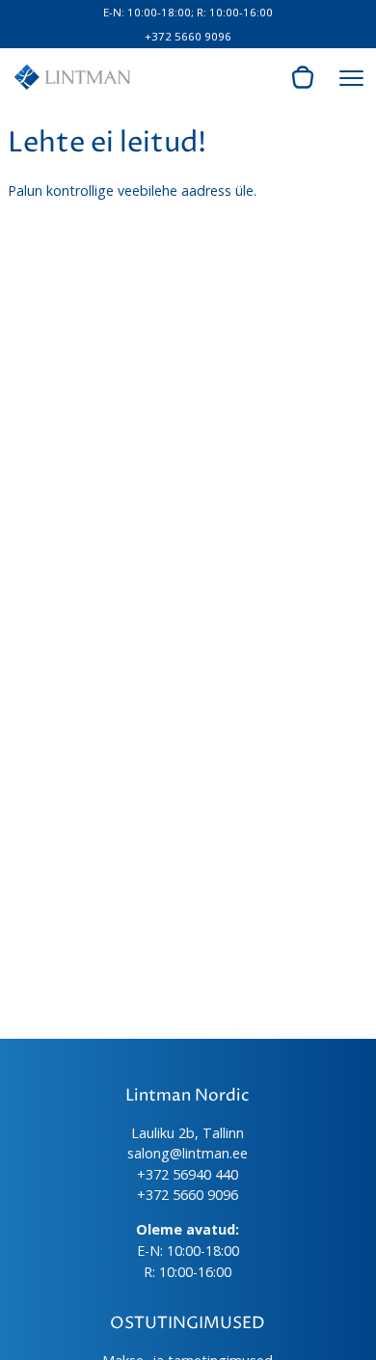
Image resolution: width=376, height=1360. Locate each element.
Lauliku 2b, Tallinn (187, 1133)
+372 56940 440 (187, 1174)
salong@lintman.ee (187, 1153)
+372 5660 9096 (188, 36)
